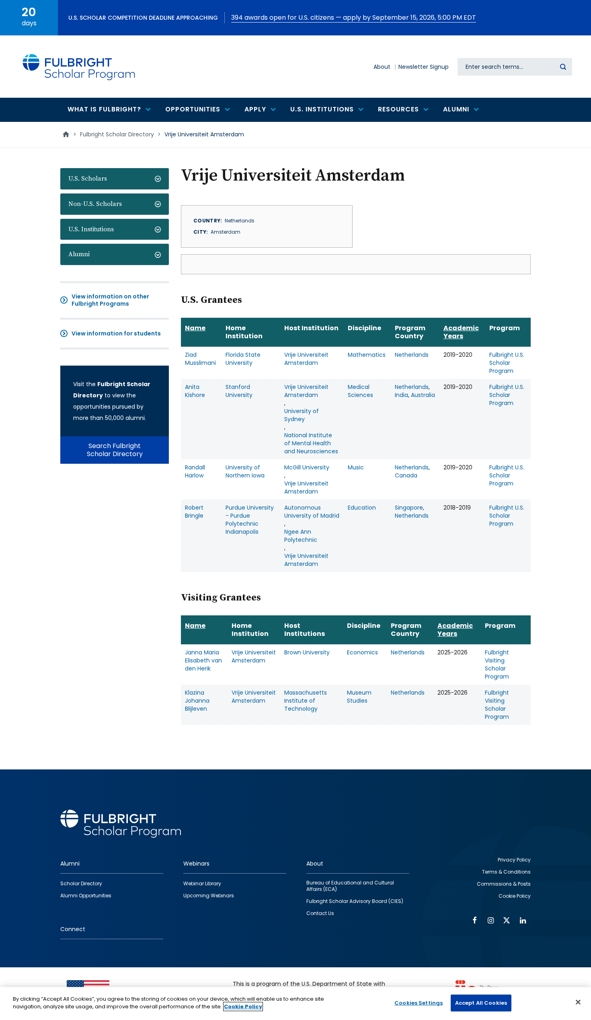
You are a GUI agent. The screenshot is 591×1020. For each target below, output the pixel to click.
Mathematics (367, 355)
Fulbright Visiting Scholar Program (497, 664)
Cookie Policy (243, 1006)
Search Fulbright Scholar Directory (115, 450)
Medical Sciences (360, 391)
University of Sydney (301, 415)
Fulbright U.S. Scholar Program (506, 363)
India (401, 395)
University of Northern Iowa (245, 471)
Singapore (409, 508)
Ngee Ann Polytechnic (300, 536)
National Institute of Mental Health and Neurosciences (311, 443)
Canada (406, 475)
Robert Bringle (194, 512)
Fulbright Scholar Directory (117, 134)
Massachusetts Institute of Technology (305, 701)
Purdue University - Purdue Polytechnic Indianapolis (250, 520)
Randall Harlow (195, 471)
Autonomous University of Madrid (311, 512)
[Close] (578, 1002)
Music (356, 467)
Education (362, 508)
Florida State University (243, 359)
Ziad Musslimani (200, 359)
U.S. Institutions (91, 229)
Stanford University (239, 391)
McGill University (306, 467)
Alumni (79, 254)
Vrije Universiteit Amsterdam (306, 359)
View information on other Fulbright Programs (110, 300)
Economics (362, 652)
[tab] (114, 178)
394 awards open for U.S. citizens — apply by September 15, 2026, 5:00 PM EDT (353, 17)
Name (195, 328)
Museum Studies (359, 697)
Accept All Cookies (481, 1003)
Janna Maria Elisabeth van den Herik (203, 660)
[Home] (79, 66)
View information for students (116, 333)
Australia (423, 395)
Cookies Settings (418, 1003)
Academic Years (461, 332)
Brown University (307, 652)
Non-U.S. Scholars (95, 204)
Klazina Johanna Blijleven (197, 701)
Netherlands (412, 355)
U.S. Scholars (87, 179)
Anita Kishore (195, 391)
